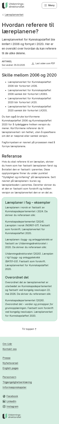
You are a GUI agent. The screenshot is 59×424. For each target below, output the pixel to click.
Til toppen (28, 328)
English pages (10, 368)
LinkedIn (11, 401)
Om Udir (7, 343)
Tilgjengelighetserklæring (17, 382)
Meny (51, 5)
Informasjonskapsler (14, 387)
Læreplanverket (14, 14)
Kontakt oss (10, 348)
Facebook (12, 396)
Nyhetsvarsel (10, 363)
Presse (6, 357)
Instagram (12, 406)
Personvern (9, 377)
